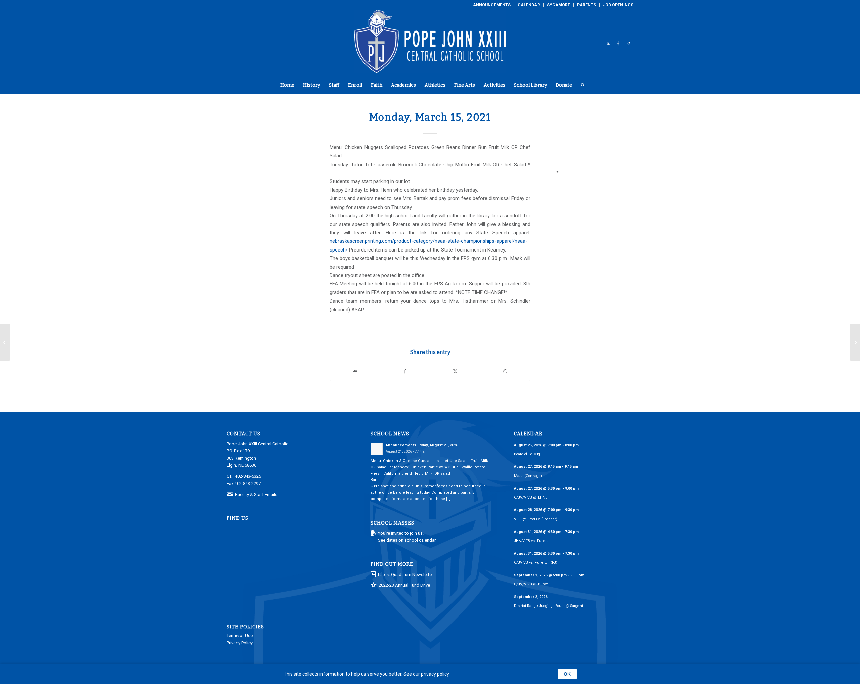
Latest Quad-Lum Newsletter (405, 574)
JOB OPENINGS (618, 5)
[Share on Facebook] (405, 371)
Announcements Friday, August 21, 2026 (422, 445)
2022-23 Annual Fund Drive (404, 585)
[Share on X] (455, 371)
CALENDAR (529, 5)
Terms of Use (240, 635)
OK (567, 674)
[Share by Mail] (355, 371)
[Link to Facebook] (618, 43)
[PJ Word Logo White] (430, 43)
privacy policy (435, 674)
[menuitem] (492, 5)
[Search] (580, 85)
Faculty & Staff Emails (256, 494)
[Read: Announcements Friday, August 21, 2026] (377, 449)
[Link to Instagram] (628, 43)
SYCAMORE (558, 5)
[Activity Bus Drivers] (5, 342)
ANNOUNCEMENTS (492, 5)
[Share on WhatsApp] (505, 371)
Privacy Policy (240, 642)
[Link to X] (608, 43)
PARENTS (586, 5)
